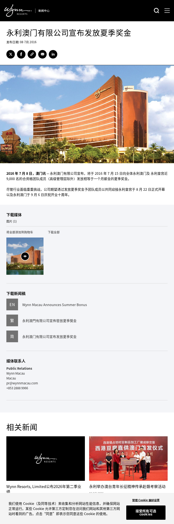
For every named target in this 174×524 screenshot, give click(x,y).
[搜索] (156, 10)
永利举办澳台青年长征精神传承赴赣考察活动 (127, 486)
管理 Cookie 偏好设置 (146, 500)
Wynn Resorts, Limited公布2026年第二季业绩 (43, 489)
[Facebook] (21, 54)
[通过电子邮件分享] (42, 54)
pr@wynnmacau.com (22, 383)
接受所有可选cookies (146, 512)
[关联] (32, 54)
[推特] (10, 54)
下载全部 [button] (54, 232)
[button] (25, 256)
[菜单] (167, 11)
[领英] (53, 54)
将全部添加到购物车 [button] (19, 232)
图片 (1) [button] (11, 221)
